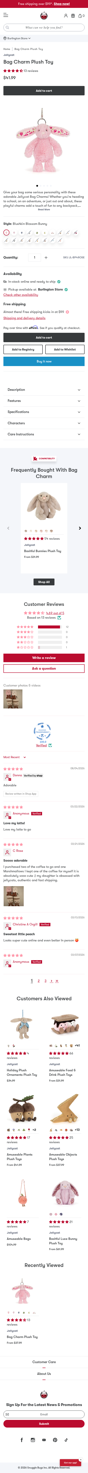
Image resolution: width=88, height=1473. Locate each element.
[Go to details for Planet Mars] (66, 1130)
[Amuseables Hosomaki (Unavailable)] (29, 233)
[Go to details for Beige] (26, 531)
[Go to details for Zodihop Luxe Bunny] (19, 1312)
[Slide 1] (37, 186)
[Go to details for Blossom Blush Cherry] (41, 531)
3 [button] (45, 981)
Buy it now (44, 361)
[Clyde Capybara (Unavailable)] (29, 240)
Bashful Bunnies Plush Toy (42, 551)
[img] (13, 769)
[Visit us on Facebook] (22, 1440)
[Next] (80, 528)
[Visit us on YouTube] (44, 1440)
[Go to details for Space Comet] (61, 1130)
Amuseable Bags (19, 1239)
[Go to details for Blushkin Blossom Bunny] (8, 1312)
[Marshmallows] (53, 233)
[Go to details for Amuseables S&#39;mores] (51, 1045)
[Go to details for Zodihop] (61, 1214)
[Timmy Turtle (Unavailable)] (6, 240)
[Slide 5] (51, 186)
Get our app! (70, 1462)
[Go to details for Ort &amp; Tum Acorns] (8, 1130)
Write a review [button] (44, 658)
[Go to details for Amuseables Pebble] (71, 1130)
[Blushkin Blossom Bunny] (6, 233)
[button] (13, 71)
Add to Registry (23, 349)
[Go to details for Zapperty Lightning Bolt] (51, 1130)
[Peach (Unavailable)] (60, 240)
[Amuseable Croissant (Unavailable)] (60, 233)
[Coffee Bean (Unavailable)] (45, 240)
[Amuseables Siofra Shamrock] (37, 233)
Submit (44, 1423)
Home (6, 49)
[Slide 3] (44, 186)
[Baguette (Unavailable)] (37, 240)
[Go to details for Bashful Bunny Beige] (8, 1045)
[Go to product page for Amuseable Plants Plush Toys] (23, 1109)
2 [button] (39, 981)
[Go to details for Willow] (36, 531)
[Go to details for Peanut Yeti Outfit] (61, 1045)
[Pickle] (45, 233)
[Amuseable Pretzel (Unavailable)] (22, 240)
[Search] (7, 27)
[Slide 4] (47, 186)
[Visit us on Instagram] (33, 1440)
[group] (44, 141)
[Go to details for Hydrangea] (13, 1130)
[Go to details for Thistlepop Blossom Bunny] (13, 1312)
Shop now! (62, 4)
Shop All (44, 582)
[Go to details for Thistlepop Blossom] (51, 1214)
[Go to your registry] (73, 16)
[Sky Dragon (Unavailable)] (53, 240)
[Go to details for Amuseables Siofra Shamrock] (24, 1312)
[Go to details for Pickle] (29, 1312)
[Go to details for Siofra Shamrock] (24, 1130)
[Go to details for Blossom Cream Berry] (46, 531)
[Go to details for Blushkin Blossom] (56, 1214)
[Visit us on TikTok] (66, 1440)
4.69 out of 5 (55, 613)
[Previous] (8, 528)
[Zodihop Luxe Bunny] (22, 233)
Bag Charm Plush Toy (22, 1337)
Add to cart (44, 90)
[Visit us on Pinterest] (55, 1440)
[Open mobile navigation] (5, 15)
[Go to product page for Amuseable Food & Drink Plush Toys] (65, 1025)
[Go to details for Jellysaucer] (56, 1130)
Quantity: (10, 257)
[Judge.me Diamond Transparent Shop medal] (42, 731)
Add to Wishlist (65, 349)
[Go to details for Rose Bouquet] (29, 1130)
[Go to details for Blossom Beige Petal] (51, 531)
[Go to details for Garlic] (56, 1045)
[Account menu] (66, 16)
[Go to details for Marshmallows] (34, 1312)
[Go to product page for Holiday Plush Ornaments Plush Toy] (23, 1025)
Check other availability (20, 295)
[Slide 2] (40, 186)
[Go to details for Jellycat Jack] (13, 1045)
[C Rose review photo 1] (13, 896)
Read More (44, 209)
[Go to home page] (44, 15)
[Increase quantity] (46, 257)
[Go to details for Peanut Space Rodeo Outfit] (66, 1045)
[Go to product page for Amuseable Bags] (23, 1193)
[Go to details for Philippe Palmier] (71, 1045)
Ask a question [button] (44, 668)
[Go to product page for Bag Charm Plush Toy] (23, 1291)
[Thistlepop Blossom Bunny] (14, 233)
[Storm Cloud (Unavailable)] (14, 240)
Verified (41, 745)
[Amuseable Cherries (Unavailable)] (76, 233)
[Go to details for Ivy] (19, 1130)
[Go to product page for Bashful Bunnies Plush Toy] (44, 506)
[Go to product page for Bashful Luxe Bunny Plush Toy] (65, 1193)
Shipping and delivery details (24, 318)
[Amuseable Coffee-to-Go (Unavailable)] (68, 233)
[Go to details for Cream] (31, 531)
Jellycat (8, 55)
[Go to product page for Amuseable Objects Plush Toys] (65, 1109)
